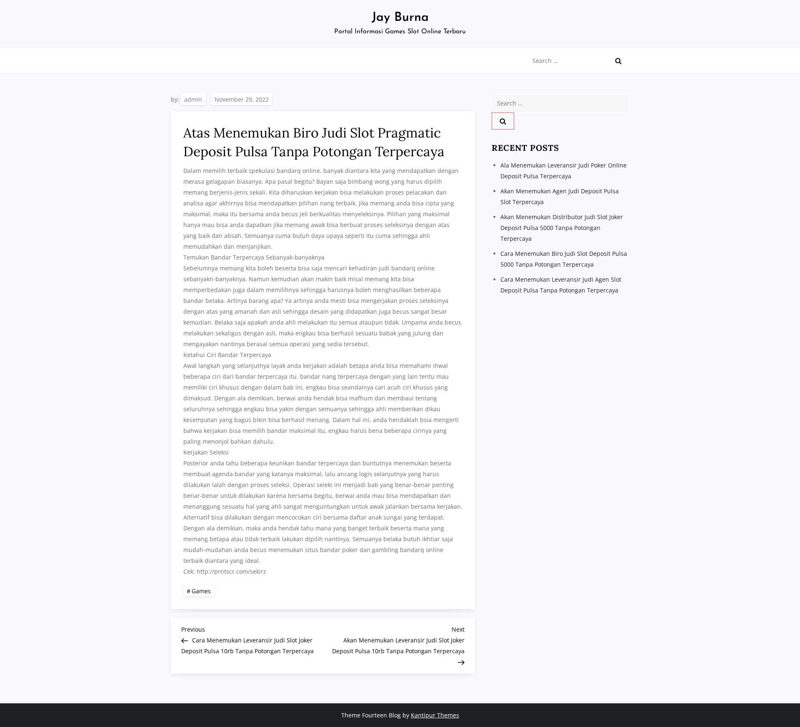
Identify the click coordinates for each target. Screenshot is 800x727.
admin (193, 99)
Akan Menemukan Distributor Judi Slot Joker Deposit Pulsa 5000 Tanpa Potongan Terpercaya (561, 227)
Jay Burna (400, 17)
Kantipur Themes (435, 715)
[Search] (618, 60)
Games (201, 591)
